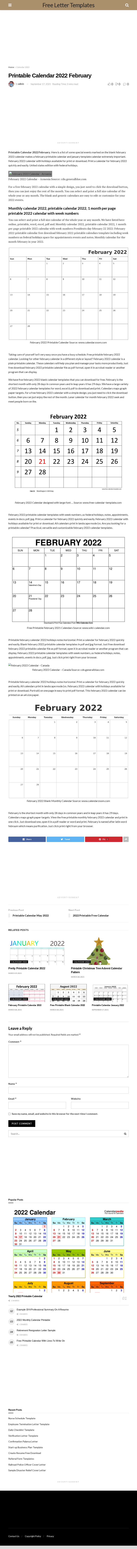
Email (12, 1098)
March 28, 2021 (77, 977)
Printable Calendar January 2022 (108, 1005)
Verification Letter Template (23, 1435)
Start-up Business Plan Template (25, 1447)
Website (76, 1098)
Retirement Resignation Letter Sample (36, 1330)
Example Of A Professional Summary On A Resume (42, 1309)
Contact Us (13, 1536)
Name (12, 1083)
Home (11, 67)
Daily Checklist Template (21, 1429)
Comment (15, 1041)
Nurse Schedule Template (21, 1418)
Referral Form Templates (21, 1458)
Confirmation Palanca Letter (23, 1441)
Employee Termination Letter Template (28, 1424)
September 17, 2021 (41, 84)
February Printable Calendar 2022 (24, 1005)
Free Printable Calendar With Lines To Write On (41, 1340)
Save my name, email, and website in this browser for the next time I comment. (55, 1113)
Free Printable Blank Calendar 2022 (67, 1005)
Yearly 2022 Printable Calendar (25, 1296)
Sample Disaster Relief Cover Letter (27, 1470)
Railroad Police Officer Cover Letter (27, 1464)
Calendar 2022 (23, 67)
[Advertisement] (68, 38)
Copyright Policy (33, 1536)
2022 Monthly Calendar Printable (33, 1320)
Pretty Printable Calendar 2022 (26, 968)
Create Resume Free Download (24, 1453)
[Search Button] (125, 1133)
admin (21, 84)
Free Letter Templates (68, 5)
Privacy (50, 1536)
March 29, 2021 (15, 973)
